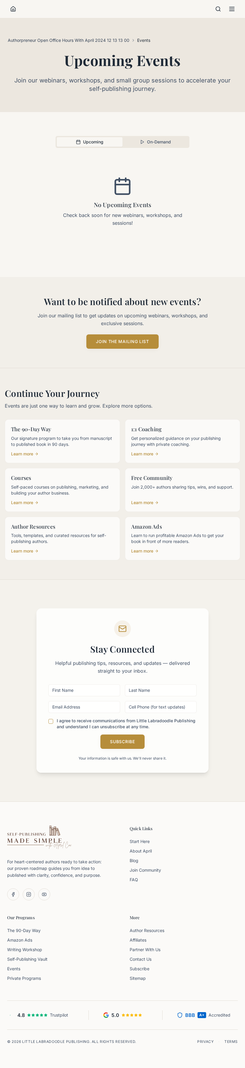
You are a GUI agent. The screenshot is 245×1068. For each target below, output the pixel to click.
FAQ (134, 879)
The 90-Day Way (24, 930)
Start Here (140, 841)
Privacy (205, 1041)
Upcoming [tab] (93, 141)
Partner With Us (145, 949)
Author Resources (147, 930)
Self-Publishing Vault (27, 959)
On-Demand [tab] (159, 141)
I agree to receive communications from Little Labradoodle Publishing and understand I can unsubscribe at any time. (126, 723)
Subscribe (122, 741)
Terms (231, 1041)
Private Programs (24, 978)
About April (141, 850)
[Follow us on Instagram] (29, 894)
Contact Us (140, 959)
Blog (134, 860)
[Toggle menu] (232, 9)
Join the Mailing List (122, 341)
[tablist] (122, 142)
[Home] (13, 9)
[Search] (218, 9)
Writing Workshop (24, 949)
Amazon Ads (19, 939)
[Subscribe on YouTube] (44, 894)
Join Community (145, 870)
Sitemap (138, 978)
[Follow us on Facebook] (13, 894)
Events (13, 968)
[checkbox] (50, 721)
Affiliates (138, 939)
